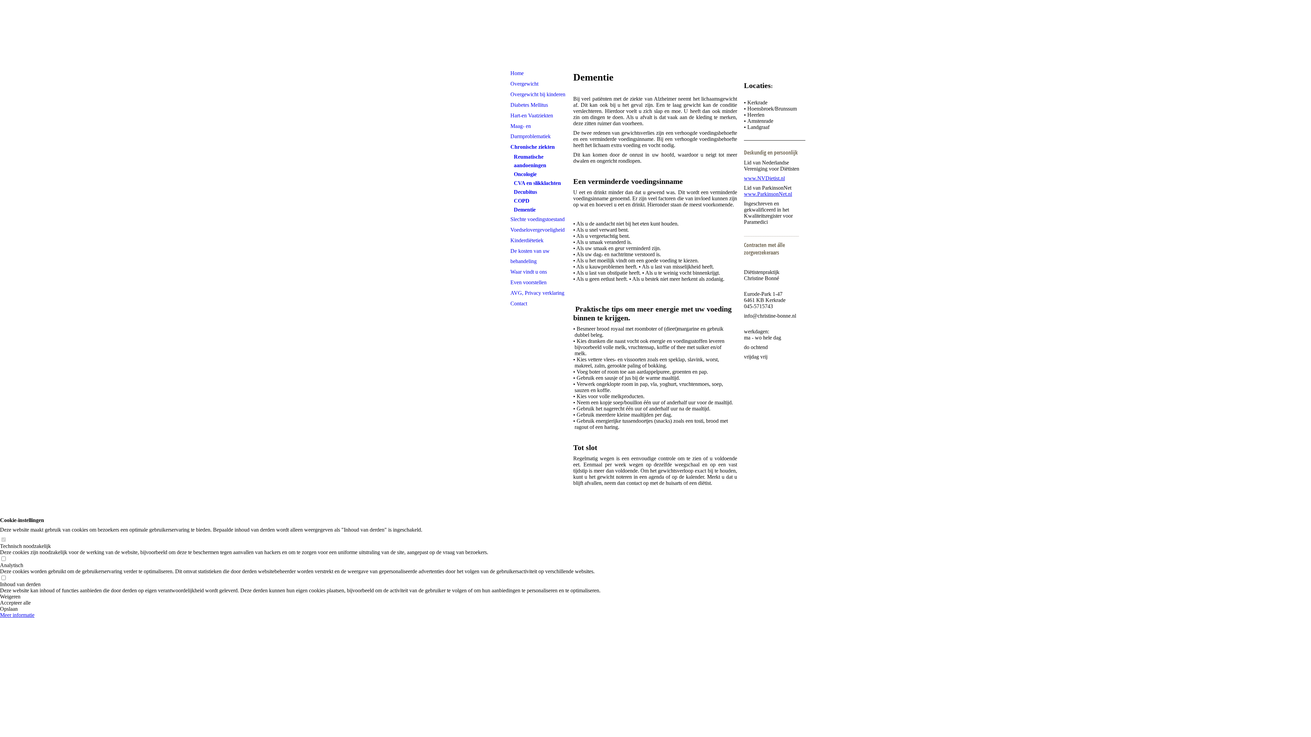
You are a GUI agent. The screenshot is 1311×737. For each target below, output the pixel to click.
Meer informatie (17, 615)
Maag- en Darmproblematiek (530, 131)
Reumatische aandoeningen (530, 161)
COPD (522, 201)
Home (517, 73)
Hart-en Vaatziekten (531, 115)
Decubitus (525, 192)
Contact (518, 303)
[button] (300, 597)
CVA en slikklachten (537, 183)
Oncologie (525, 174)
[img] (655, 34)
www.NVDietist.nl (764, 178)
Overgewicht (524, 84)
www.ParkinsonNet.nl (768, 194)
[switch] (3, 540)
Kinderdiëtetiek (527, 240)
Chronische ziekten (532, 147)
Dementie (525, 210)
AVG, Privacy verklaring (537, 293)
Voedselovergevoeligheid (537, 230)
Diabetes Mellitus (529, 105)
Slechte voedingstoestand (537, 219)
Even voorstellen (528, 282)
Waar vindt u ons (528, 272)
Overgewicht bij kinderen (537, 94)
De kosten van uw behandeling (530, 256)
